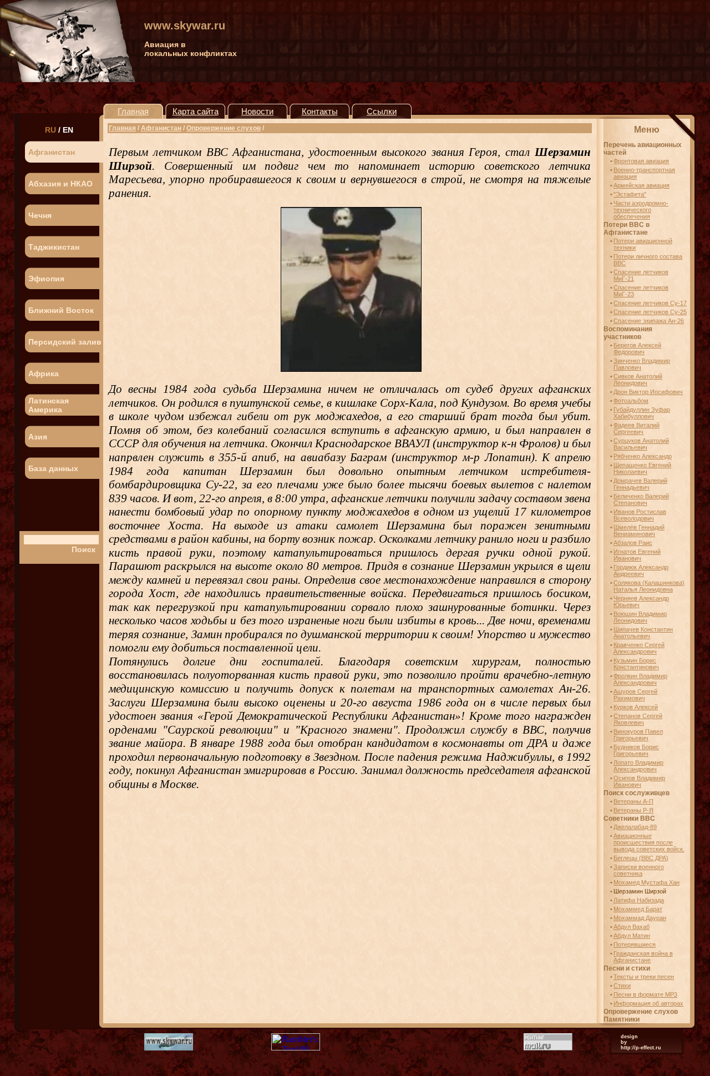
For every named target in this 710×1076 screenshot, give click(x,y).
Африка (43, 373)
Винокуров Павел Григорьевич (638, 734)
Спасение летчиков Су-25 (650, 312)
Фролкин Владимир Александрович (640, 679)
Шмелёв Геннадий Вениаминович (639, 530)
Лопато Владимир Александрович (638, 765)
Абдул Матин (631, 935)
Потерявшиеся (634, 944)
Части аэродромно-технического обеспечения (640, 210)
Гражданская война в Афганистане (643, 956)
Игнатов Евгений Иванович (637, 555)
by (624, 1042)
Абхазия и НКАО (60, 183)
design (629, 1036)
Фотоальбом (630, 400)
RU (50, 129)
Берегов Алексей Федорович (637, 348)
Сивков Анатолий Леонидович (637, 379)
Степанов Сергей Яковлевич (637, 719)
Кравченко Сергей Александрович (639, 648)
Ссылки (382, 111)
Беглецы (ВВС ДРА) (640, 858)
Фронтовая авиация (641, 161)
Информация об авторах (648, 1003)
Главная (133, 111)
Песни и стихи (627, 968)
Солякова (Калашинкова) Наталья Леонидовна (648, 586)
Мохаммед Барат (637, 909)
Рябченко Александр (642, 456)
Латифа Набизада (638, 900)
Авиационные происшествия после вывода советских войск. (648, 842)
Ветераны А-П (633, 801)
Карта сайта (196, 111)
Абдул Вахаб (631, 926)
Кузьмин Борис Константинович (636, 663)
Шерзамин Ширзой (639, 891)
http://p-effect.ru (641, 1047)
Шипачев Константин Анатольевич (643, 632)
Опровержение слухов (223, 128)
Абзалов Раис (632, 542)
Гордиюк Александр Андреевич (640, 570)
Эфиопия (46, 278)
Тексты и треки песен (643, 976)
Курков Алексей (635, 707)
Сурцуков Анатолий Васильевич (641, 444)
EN (68, 129)
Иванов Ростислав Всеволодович (639, 515)
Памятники (622, 1019)
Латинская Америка (48, 405)
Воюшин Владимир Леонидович (640, 617)
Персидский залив (65, 341)
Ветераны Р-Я (633, 810)
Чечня (40, 215)
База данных (53, 468)
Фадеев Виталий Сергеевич (636, 428)
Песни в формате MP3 (645, 994)
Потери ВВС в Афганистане (627, 228)
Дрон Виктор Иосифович (648, 391)
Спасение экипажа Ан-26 (648, 320)
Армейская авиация (641, 185)
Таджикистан (53, 247)
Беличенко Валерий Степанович (641, 499)
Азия (37, 436)
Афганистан (51, 152)
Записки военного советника (638, 870)
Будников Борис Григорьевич (636, 750)
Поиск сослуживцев (637, 793)
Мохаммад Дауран (639, 918)
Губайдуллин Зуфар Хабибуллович (641, 413)
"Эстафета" (629, 194)
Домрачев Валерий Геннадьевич (640, 484)
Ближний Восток (61, 310)
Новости (257, 111)
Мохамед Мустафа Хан (646, 882)
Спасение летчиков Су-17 (650, 303)
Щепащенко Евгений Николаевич (642, 468)
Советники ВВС (629, 818)
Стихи (622, 985)
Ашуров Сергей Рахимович (635, 694)
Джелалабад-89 (635, 827)
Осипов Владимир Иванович (639, 781)
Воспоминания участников (628, 333)
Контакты (320, 111)
